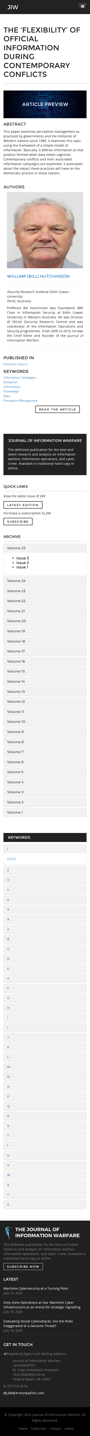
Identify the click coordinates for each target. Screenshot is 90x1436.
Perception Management (20, 400)
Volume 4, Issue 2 (15, 364)
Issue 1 (22, 567)
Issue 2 (22, 563)
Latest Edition (23, 505)
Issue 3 (22, 558)
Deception (10, 382)
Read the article (57, 409)
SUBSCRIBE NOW (23, 1266)
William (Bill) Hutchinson (38, 276)
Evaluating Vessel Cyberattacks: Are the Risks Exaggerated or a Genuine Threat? (38, 1323)
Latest (69, 1428)
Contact (55, 1428)
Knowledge (11, 391)
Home (23, 1428)
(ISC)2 (11, 859)
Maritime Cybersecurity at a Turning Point (35, 1288)
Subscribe (18, 521)
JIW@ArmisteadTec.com (26, 1393)
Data (6, 396)
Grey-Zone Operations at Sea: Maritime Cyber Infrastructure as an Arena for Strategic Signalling (42, 1304)
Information (11, 387)
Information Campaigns (19, 377)
